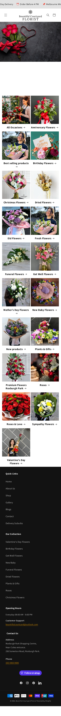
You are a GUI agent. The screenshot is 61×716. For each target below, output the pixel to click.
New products (14, 349)
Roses (43, 385)
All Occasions (14, 127)
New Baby (11, 562)
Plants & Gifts (43, 349)
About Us (10, 488)
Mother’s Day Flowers (16, 310)
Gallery (9, 502)
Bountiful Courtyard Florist (26, 701)
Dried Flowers (43, 202)
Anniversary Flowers (43, 127)
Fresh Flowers (43, 238)
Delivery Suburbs (14, 523)
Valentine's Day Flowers (16, 461)
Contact (10, 516)
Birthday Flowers (43, 163)
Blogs (8, 509)
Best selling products (16, 163)
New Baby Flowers (43, 310)
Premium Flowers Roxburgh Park (16, 386)
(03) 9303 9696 (12, 662)
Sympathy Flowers (43, 424)
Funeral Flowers (14, 274)
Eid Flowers (15, 238)
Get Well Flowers (43, 274)
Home (9, 481)
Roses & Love (14, 424)
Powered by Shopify (43, 701)
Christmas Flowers (15, 202)
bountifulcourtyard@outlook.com (22, 624)
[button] (6, 15)
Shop (8, 495)
